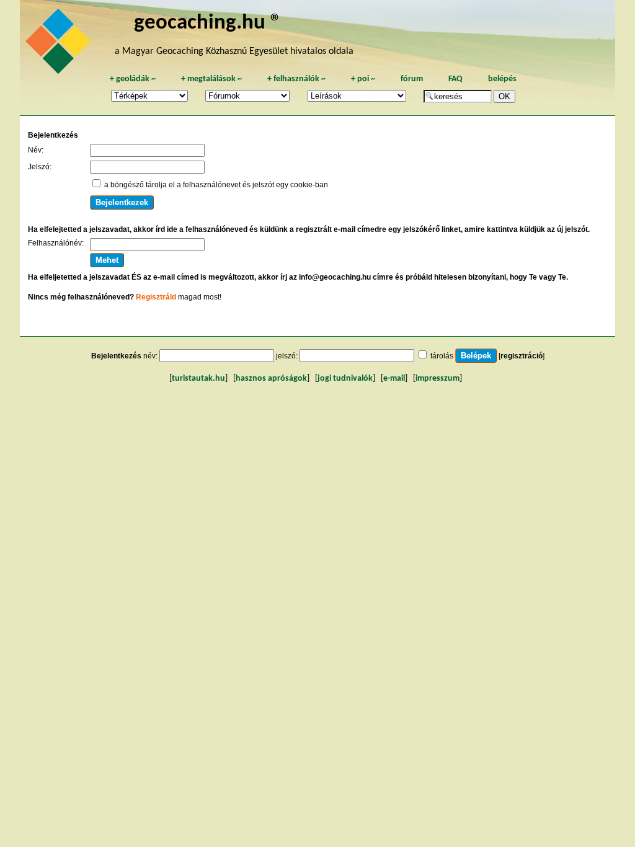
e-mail (394, 379)
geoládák (132, 79)
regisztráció (521, 356)
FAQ (455, 79)
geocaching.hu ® (208, 23)
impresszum (437, 379)
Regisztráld (156, 297)
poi (363, 79)
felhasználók (296, 79)
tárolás (441, 356)
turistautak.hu (198, 379)
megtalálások (211, 79)
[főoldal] (60, 44)
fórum (412, 79)
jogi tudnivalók (345, 379)
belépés (502, 79)
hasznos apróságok (271, 379)
